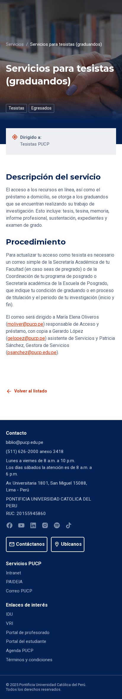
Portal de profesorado (27, 632)
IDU (9, 614)
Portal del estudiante (26, 641)
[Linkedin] (33, 526)
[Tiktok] (68, 526)
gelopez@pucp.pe (26, 338)
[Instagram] (45, 526)
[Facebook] (9, 526)
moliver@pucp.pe (25, 324)
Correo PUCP (19, 591)
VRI (9, 623)
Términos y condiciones (29, 659)
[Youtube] (21, 526)
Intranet (13, 573)
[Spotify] (56, 526)
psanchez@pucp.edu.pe (32, 352)
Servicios (15, 44)
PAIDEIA (14, 581)
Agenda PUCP (19, 650)
